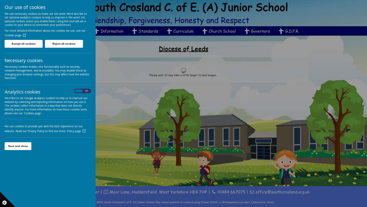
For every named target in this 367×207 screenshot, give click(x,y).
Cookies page (13, 35)
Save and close (18, 146)
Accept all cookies (23, 43)
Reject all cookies (64, 43)
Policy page (74, 131)
